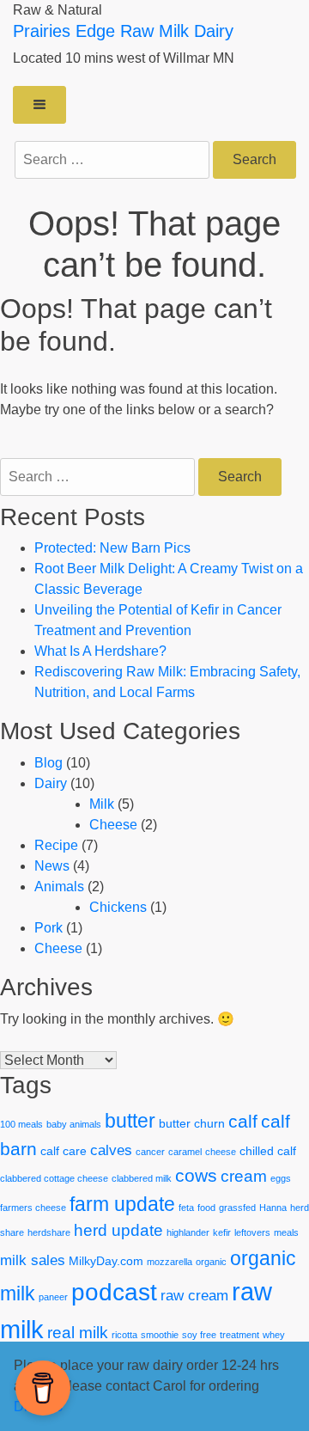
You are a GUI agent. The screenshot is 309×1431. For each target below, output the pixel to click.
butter (130, 1121)
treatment (239, 1335)
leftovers (252, 1232)
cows (196, 1175)
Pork (48, 927)
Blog (48, 762)
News (52, 866)
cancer (150, 1152)
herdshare (48, 1232)
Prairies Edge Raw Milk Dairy (123, 30)
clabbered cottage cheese (54, 1178)
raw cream (194, 1295)
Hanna (273, 1207)
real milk (77, 1333)
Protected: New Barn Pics (112, 548)
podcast (114, 1292)
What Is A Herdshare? (100, 651)
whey (274, 1335)
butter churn (192, 1123)
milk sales (32, 1260)
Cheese (113, 824)
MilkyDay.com (106, 1261)
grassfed (237, 1207)
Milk (101, 804)
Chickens (118, 907)
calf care (63, 1151)
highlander (188, 1232)
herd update (118, 1230)
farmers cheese (33, 1207)
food (206, 1207)
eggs (280, 1178)
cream (244, 1176)
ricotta (124, 1335)
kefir (222, 1232)
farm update (122, 1204)
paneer (53, 1297)
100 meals (21, 1124)
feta (186, 1207)
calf (243, 1121)
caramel (185, 1152)
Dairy (50, 783)
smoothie (160, 1335)
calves (111, 1150)
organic (211, 1262)
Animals (59, 886)
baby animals (73, 1124)
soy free (199, 1335)
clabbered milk (142, 1178)
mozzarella (169, 1262)
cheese (220, 1152)
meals (286, 1232)
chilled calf (267, 1151)
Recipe (56, 845)
